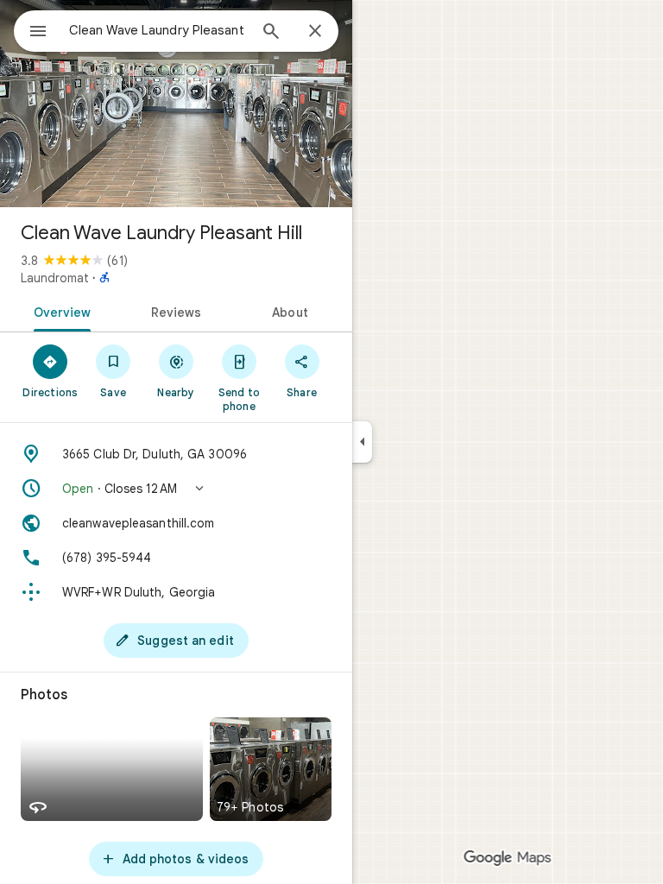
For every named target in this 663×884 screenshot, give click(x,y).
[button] (176, 488)
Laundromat (55, 278)
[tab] (59, 311)
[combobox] (158, 30)
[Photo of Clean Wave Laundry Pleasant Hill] (176, 103)
